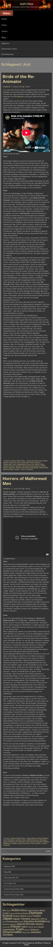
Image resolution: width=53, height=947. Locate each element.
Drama (25, 913)
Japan (5, 842)
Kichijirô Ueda (13, 842)
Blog (4, 37)
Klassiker (29, 921)
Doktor (24, 840)
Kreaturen (21, 842)
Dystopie (36, 913)
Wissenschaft (43, 468)
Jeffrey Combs (39, 464)
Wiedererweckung (22, 468)
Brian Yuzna (39, 461)
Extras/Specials (8, 54)
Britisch (36, 911)
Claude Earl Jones (14, 462)
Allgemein (5, 43)
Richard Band (35, 466)
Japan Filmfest (21, 918)
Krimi (27, 842)
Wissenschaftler (8, 469)
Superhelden (9, 929)
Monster (39, 842)
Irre (33, 464)
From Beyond (18, 96)
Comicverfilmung (15, 913)
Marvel (21, 923)
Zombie (16, 469)
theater (5, 468)
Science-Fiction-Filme (18, 461)
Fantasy (16, 916)
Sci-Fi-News (8, 883)
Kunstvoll (33, 842)
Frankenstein (7, 464)
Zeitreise (36, 932)
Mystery (40, 924)
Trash (32, 843)
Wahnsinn (12, 468)
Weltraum (35, 930)
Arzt (33, 461)
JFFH (42, 919)
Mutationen (7, 843)
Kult (48, 921)
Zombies (38, 843)
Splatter (43, 466)
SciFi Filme (26, 4)
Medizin (18, 466)
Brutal (42, 910)
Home (4, 19)
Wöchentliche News (9, 49)
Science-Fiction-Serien (12, 895)
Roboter (16, 926)
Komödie (40, 921)
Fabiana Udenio (35, 462)
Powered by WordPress (34, 943)
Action (15, 910)
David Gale (25, 462)
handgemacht (21, 464)
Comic (6, 913)
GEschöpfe (43, 840)
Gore (14, 464)
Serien (4, 31)
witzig (24, 932)
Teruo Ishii (26, 843)
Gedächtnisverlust (33, 840)
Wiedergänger (33, 468)
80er (4, 911)
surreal (19, 843)
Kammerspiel (12, 921)
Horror (29, 464)
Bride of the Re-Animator (19, 79)
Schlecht (30, 927)
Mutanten (46, 842)
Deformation (11, 840)
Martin (28, 87)
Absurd (39, 838)
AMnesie (46, 838)
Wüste (28, 932)
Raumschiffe (6, 927)
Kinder (21, 922)
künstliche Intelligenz (10, 924)
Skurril (36, 927)
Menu (6, 13)
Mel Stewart (26, 466)
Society (34, 370)
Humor (29, 916)
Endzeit (7, 915)
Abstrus (34, 838)
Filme (4, 25)
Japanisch (35, 919)
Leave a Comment (27, 469)
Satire (24, 926)
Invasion (37, 916)
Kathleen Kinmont (9, 466)
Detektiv (18, 840)
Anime (30, 911)
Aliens (23, 910)
